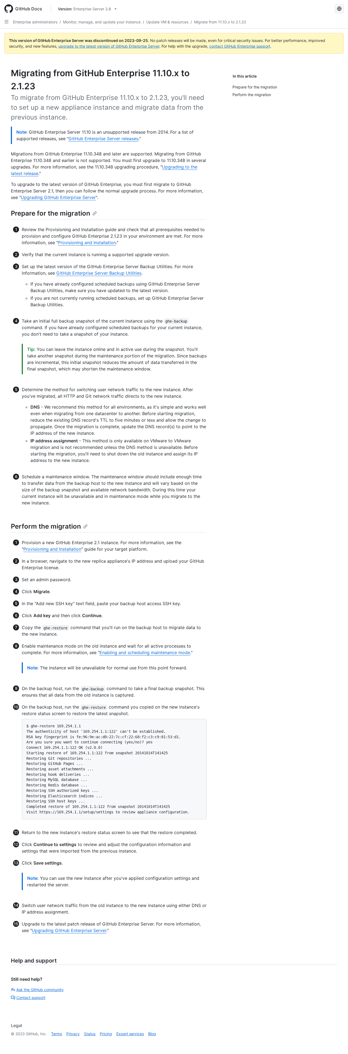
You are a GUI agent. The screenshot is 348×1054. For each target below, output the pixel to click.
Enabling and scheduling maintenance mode (145, 652)
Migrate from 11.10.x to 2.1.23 (220, 22)
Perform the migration (46, 526)
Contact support (30, 997)
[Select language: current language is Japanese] (339, 8)
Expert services (130, 1033)
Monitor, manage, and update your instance (102, 22)
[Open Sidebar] (6, 21)
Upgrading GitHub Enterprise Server (58, 197)
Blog (152, 1033)
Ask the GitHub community (40, 989)
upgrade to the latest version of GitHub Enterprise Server (108, 46)
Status (89, 1033)
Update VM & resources (167, 22)
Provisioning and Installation (87, 242)
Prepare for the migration (50, 213)
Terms (56, 1033)
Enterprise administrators (35, 22)
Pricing (106, 1033)
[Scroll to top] (336, 1042)
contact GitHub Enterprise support (239, 46)
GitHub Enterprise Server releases (103, 138)
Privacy (73, 1033)
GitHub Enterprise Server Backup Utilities (98, 273)
